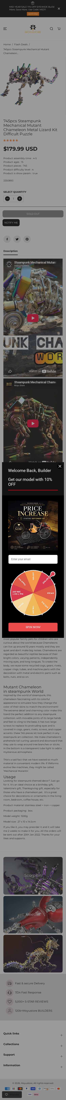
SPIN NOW (33, 627)
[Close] (60, 466)
